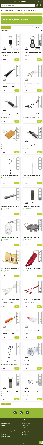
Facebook (26, 434)
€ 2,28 (25, 245)
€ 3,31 (3, 214)
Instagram (26, 432)
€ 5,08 (25, 152)
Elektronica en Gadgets (6, 436)
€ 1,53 (25, 337)
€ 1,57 (3, 337)
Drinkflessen (3, 432)
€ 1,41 (3, 368)
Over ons (3, 425)
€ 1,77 (25, 306)
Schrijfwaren (3, 434)
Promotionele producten (16, 10)
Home (8, 10)
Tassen (2, 438)
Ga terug (3, 10)
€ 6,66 (3, 183)
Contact (3, 421)
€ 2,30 (3, 245)
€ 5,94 (3, 121)
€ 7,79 (25, 90)
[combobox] (16, 5)
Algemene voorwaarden (27, 421)
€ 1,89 (3, 306)
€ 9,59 (3, 90)
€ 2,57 (25, 214)
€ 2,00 (25, 275)
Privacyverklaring (26, 423)
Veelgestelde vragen (5, 423)
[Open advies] (40, 442)
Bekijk (17, 59)
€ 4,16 (25, 183)
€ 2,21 (3, 275)
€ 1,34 (25, 368)
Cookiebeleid (25, 425)
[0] (36, 5)
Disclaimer (24, 427)
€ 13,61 (25, 59)
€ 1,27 (3, 399)
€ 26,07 (3, 59)
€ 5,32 (25, 121)
